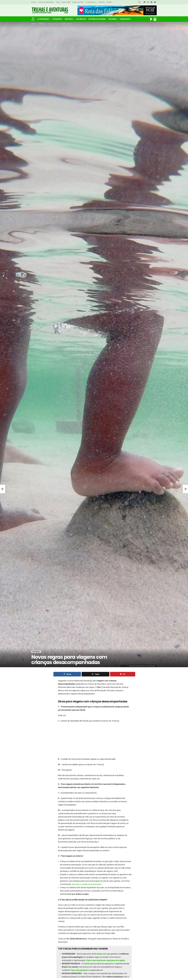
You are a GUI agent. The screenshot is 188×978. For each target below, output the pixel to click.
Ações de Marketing (46, 2)
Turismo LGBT (65, 2)
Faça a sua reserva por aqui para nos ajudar (105, 960)
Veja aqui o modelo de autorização (86, 884)
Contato (109, 2)
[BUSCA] (139, 2)
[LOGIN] (155, 19)
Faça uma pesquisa (79, 970)
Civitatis (87, 963)
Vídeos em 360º (77, 2)
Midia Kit (102, 2)
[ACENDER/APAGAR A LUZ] (150, 19)
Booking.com (100, 954)
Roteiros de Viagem (97, 19)
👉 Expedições (90, 2)
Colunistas (81, 19)
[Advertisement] (94, 740)
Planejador (125, 19)
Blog (58, 2)
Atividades (57, 19)
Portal (33, 2)
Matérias (113, 19)
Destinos (69, 19)
